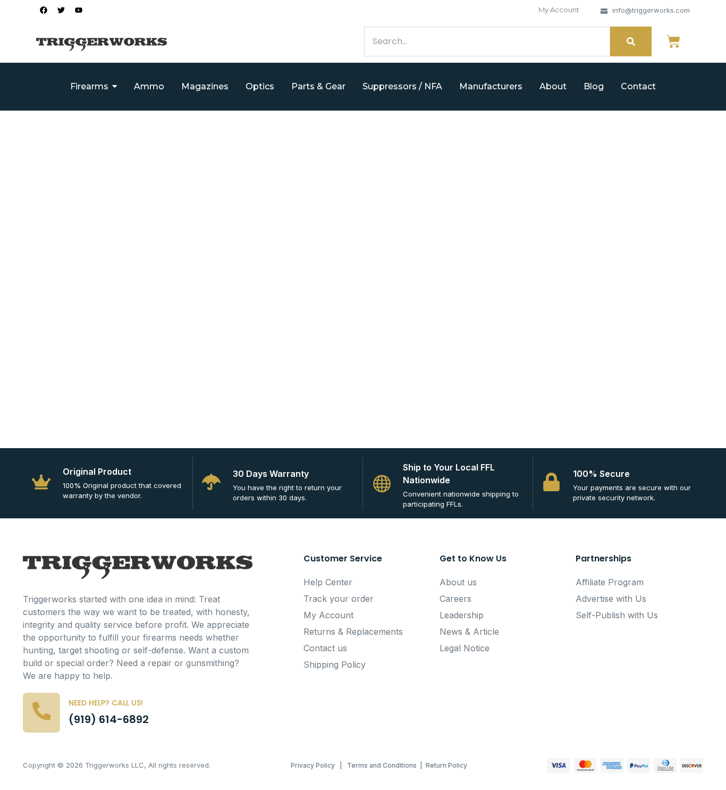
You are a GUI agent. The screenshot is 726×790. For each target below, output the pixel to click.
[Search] (631, 41)
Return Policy (446, 765)
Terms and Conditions (382, 765)
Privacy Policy (313, 765)
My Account (558, 9)
